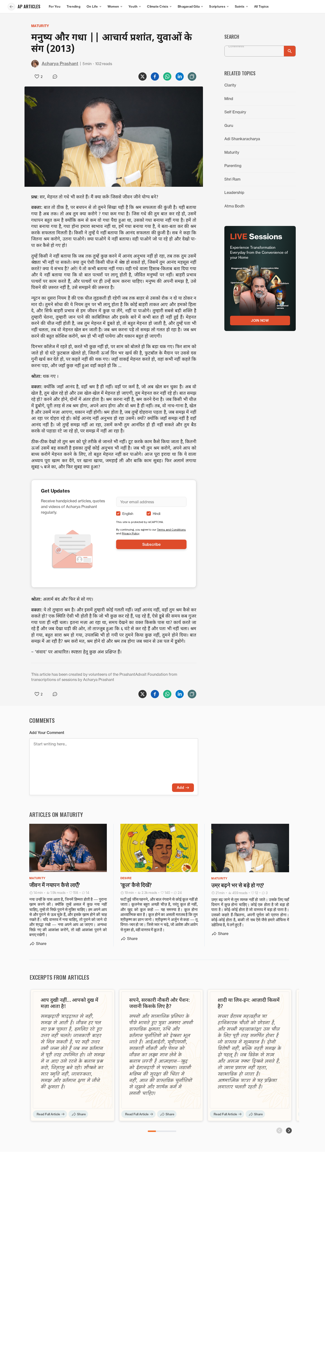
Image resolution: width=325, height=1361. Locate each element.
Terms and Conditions (171, 529)
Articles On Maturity (56, 814)
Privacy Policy (130, 533)
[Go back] (11, 6)
